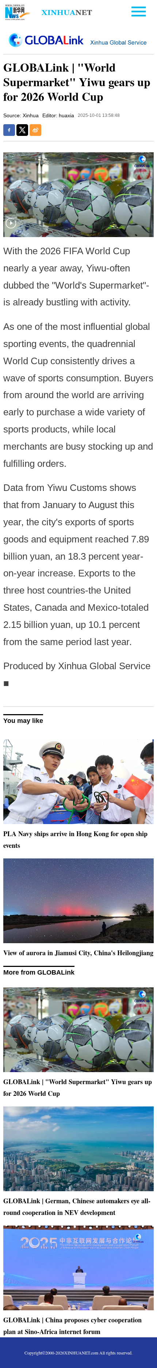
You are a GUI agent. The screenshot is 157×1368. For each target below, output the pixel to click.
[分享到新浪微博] (35, 130)
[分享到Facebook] (9, 130)
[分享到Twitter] (22, 130)
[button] (10, 228)
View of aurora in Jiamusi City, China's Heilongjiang (78, 952)
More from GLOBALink (38, 972)
